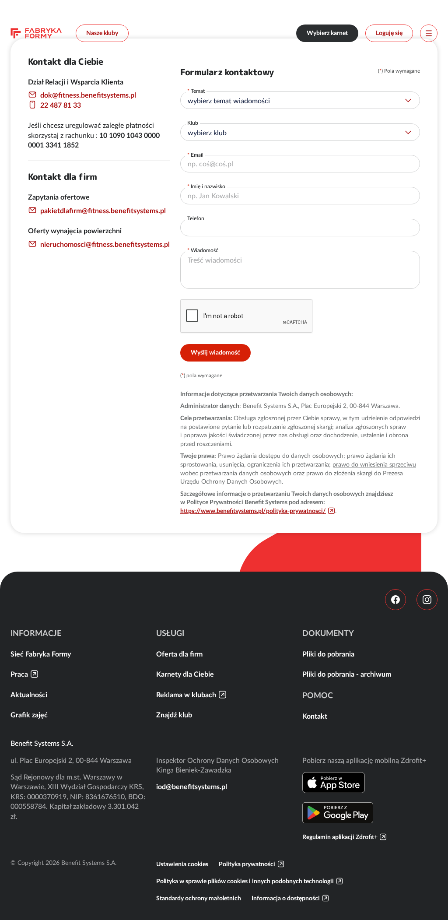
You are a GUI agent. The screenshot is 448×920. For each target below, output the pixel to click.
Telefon (195, 218)
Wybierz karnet (327, 32)
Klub (192, 123)
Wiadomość (204, 250)
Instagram (427, 599)
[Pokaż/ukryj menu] (429, 33)
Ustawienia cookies (182, 863)
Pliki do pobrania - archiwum (346, 674)
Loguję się (389, 32)
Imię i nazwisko (208, 186)
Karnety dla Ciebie (185, 674)
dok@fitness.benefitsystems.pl (88, 95)
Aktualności (28, 695)
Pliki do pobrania (328, 654)
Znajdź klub (174, 715)
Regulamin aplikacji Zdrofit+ (340, 836)
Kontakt (314, 716)
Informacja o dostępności (286, 898)
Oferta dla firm (179, 654)
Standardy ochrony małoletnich (198, 898)
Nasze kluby (102, 32)
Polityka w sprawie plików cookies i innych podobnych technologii (245, 881)
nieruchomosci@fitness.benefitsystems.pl (105, 244)
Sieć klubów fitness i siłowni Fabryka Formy (36, 33)
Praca (19, 674)
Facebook (395, 599)
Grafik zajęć (29, 715)
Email (197, 155)
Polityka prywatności (247, 863)
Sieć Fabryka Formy (40, 654)
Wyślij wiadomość (215, 352)
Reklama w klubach (186, 695)
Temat (198, 91)
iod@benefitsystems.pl (191, 786)
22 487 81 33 (60, 105)
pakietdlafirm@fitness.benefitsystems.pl (103, 210)
